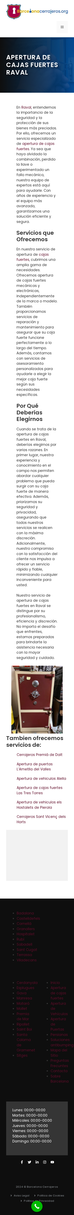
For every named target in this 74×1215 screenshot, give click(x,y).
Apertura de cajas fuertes (58, 993)
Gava (22, 993)
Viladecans (27, 960)
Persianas (59, 1034)
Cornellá (24, 923)
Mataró (23, 1003)
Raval (26, 107)
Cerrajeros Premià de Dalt (40, 754)
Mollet (22, 1008)
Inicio (55, 982)
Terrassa (24, 954)
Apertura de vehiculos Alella (42, 778)
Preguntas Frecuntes (60, 1063)
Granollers (26, 928)
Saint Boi (24, 1029)
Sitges (22, 1055)
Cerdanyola (27, 982)
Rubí (20, 939)
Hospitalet (26, 934)
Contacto (59, 1070)
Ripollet (23, 1024)
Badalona (25, 913)
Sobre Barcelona (60, 1079)
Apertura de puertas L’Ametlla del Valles (35, 767)
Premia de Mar (23, 1016)
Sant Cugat (27, 949)
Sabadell (24, 944)
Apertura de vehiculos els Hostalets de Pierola (39, 805)
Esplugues (25, 987)
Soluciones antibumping (62, 1042)
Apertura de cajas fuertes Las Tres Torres (39, 790)
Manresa (24, 998)
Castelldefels (28, 918)
